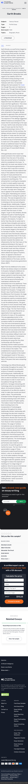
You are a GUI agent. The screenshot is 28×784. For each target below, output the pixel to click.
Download (8, 38)
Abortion (3, 660)
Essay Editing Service (18, 710)
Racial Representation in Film (12, 625)
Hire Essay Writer (19, 706)
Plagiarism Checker (19, 738)
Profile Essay (13, 24)
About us (3, 703)
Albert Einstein (5, 547)
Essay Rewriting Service (18, 715)
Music (18, 32)
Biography (18, 8)
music (23, 85)
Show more (4, 670)
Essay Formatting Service (19, 725)
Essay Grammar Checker (18, 745)
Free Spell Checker (19, 749)
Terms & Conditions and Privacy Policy (10, 774)
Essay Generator (19, 741)
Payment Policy (14, 775)
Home (3, 8)
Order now (14, 601)
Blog (2, 706)
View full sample (14, 639)
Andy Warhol (5, 553)
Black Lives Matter (6, 667)
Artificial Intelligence (7, 663)
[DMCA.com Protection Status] (5, 695)
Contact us (4, 709)
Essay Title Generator (17, 734)
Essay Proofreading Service (19, 720)
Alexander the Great (7, 550)
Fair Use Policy (4, 775)
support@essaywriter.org (8, 760)
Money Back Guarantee (7, 779)
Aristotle (4, 556)
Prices (3, 712)
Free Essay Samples (19, 703)
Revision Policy (13, 777)
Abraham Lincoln (6, 545)
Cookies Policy (4, 777)
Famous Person (10, 8)
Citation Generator (19, 752)
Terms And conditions (17, 503)
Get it (21, 501)
